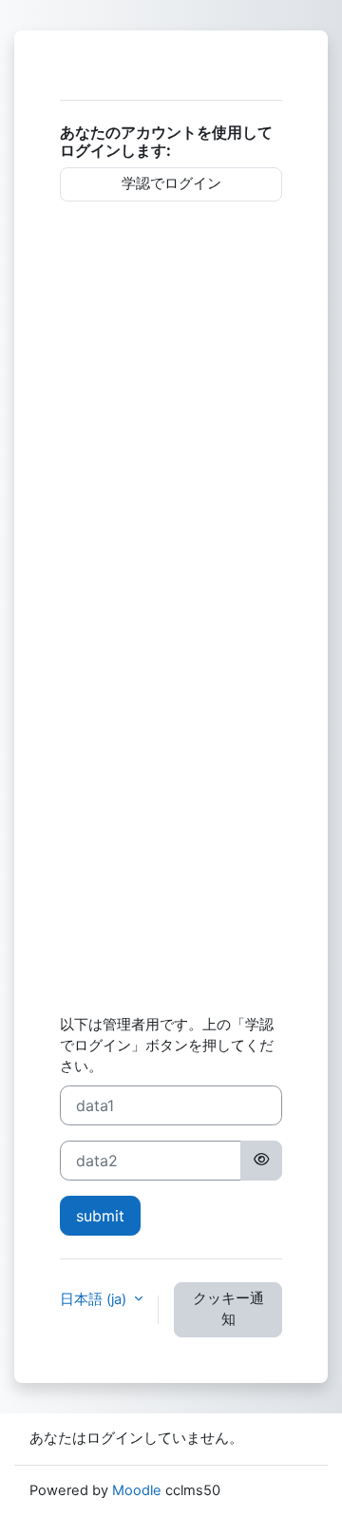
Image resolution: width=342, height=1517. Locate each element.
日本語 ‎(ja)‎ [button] (95, 1299)
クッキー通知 (228, 1309)
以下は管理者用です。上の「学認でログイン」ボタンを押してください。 (167, 1045)
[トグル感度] (261, 1161)
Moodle (137, 1490)
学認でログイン (171, 183)
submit (100, 1215)
